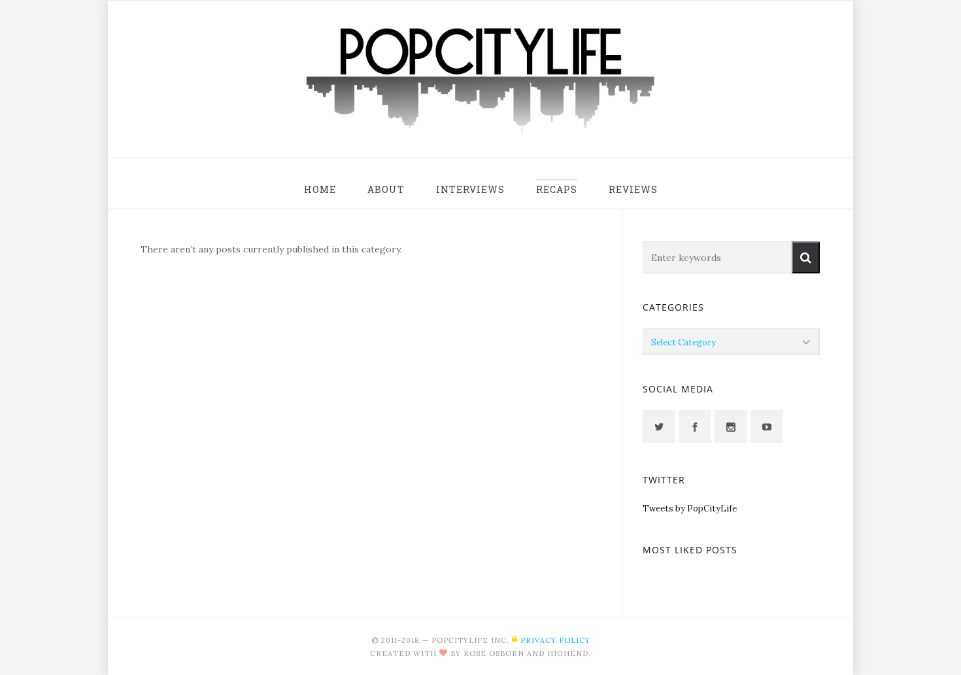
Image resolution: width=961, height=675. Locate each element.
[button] (806, 257)
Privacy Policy (555, 640)
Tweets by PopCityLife (690, 508)
